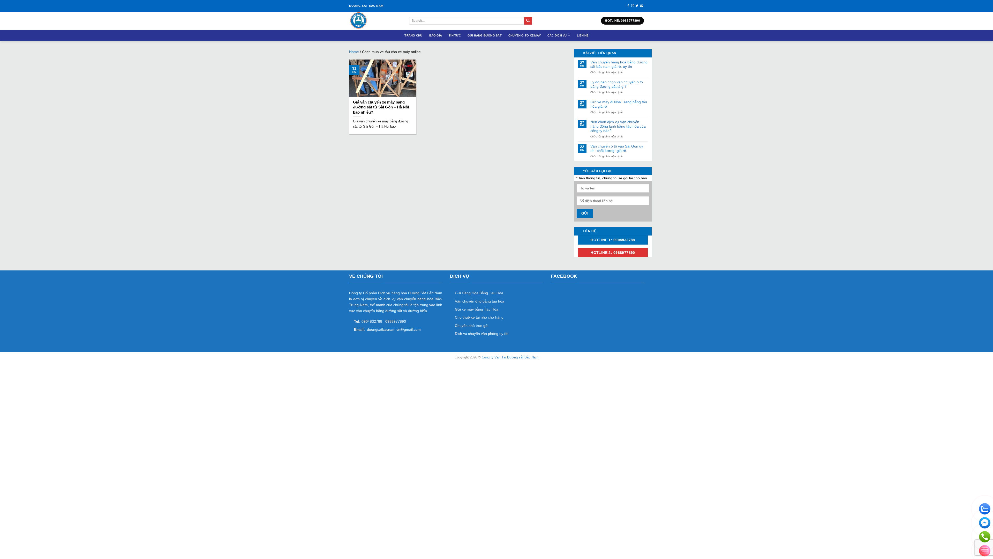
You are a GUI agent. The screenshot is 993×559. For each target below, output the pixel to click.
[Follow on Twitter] (637, 5)
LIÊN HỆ (583, 35)
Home (354, 52)
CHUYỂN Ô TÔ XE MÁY (524, 35)
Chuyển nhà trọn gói (471, 325)
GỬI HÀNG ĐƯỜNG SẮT (485, 35)
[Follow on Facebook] (628, 5)
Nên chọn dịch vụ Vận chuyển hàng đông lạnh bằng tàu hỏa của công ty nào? (618, 126)
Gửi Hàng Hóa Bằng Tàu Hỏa (479, 293)
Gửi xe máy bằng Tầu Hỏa (476, 309)
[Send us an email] (641, 5)
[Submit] (528, 21)
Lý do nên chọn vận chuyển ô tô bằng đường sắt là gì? (616, 84)
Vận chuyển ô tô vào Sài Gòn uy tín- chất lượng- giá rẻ (616, 148)
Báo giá (435, 35)
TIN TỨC (455, 35)
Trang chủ (413, 35)
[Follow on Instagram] (632, 5)
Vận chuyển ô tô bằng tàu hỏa (479, 301)
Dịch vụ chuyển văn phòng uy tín (481, 334)
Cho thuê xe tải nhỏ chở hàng (479, 317)
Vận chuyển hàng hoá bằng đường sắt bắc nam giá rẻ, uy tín (619, 64)
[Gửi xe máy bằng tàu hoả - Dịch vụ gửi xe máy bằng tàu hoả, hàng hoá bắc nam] (375, 21)
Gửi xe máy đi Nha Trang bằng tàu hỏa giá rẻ (618, 104)
